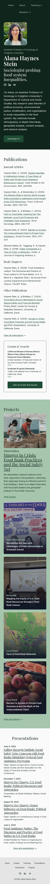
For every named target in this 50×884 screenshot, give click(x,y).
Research (23, 12)
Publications (20, 868)
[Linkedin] (9, 85)
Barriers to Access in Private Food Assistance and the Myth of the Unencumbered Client (24, 706)
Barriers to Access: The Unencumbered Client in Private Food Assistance (25, 233)
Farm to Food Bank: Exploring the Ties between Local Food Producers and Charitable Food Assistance (22, 217)
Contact (16, 863)
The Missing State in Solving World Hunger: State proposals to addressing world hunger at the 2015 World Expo (25, 198)
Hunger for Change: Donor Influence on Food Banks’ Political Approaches (25, 808)
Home (11, 5)
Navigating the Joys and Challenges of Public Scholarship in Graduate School (25, 546)
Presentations (40, 863)
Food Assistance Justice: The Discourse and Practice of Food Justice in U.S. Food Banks (23, 832)
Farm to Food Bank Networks (21, 654)
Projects (31, 868)
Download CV (14, 139)
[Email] (5, 85)
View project (10, 497)
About (22, 5)
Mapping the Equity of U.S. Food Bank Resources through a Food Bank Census (23, 601)
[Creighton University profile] (14, 85)
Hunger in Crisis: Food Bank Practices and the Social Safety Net (24, 322)
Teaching (35, 5)
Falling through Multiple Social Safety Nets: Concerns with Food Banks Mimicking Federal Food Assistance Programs (24, 755)
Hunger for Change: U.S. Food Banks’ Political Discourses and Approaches (23, 785)
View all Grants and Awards (25, 385)
